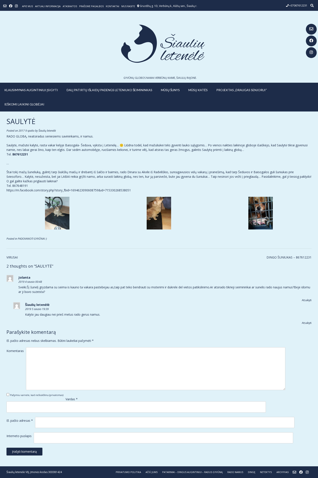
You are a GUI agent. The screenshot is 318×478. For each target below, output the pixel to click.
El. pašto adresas (19, 420)
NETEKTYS (266, 472)
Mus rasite (128, 6)
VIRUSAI (12, 257)
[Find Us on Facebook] (311, 41)
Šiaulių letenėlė (47, 130)
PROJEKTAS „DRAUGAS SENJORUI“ (241, 90)
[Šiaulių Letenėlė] (159, 43)
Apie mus (27, 6)
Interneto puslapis (19, 436)
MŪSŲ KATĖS (198, 90)
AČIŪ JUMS (151, 472)
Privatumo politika (128, 472)
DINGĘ (251, 472)
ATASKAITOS (70, 6)
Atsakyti (307, 300)
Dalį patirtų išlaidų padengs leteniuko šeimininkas (109, 90)
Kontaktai (112, 6)
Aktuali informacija (48, 6)
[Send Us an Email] (311, 29)
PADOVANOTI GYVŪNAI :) (32, 239)
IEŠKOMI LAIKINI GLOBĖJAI (24, 104)
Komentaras (15, 351)
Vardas (72, 399)
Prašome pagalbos (91, 6)
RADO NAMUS (235, 472)
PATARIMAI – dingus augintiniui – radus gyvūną (192, 472)
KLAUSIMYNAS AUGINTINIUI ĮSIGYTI (31, 90)
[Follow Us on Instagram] (311, 52)
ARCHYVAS (282, 472)
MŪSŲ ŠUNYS (170, 90)
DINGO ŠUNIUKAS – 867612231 (289, 257)
